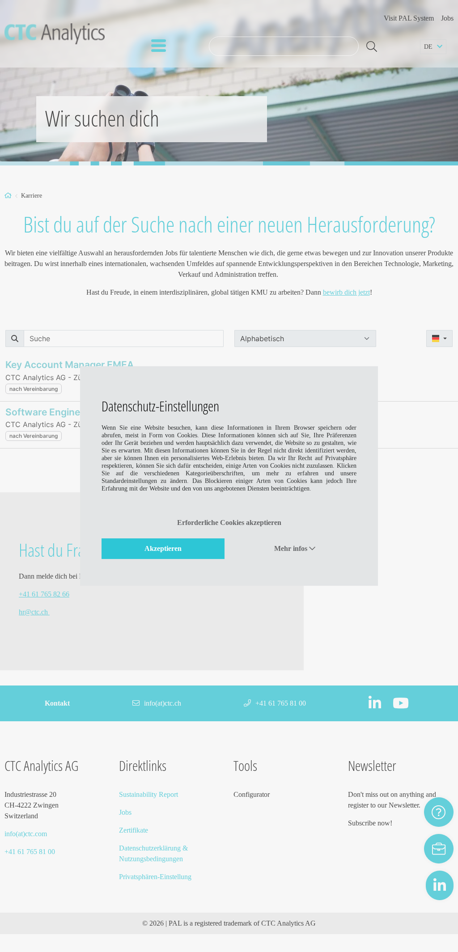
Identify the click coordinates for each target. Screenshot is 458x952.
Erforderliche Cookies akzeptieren (229, 522)
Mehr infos (291, 548)
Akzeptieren (163, 548)
